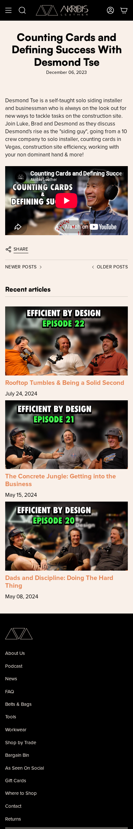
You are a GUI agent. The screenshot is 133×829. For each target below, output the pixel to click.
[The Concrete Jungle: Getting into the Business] (66, 434)
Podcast (13, 666)
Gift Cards (15, 780)
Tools (10, 716)
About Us (15, 653)
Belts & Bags (18, 704)
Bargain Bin (17, 755)
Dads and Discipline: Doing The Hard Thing (59, 581)
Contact (13, 806)
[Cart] (124, 10)
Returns (13, 818)
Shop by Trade (20, 742)
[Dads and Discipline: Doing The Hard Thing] (66, 536)
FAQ (9, 691)
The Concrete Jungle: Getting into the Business (60, 479)
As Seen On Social (24, 767)
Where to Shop (21, 793)
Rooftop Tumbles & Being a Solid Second (64, 382)
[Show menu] (8, 10)
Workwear (15, 729)
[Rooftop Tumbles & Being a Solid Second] (66, 340)
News (11, 678)
